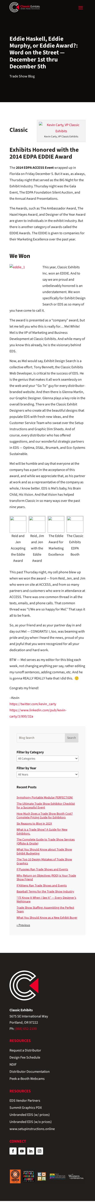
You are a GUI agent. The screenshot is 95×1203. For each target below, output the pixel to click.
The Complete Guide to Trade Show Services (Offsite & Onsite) (46, 841)
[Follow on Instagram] (39, 1151)
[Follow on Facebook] (13, 1151)
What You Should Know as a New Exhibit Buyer (47, 917)
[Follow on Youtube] (21, 1151)
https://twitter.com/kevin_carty (33, 704)
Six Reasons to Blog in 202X (34, 823)
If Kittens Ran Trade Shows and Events (42, 885)
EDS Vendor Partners (25, 1101)
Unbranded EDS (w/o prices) (31, 1122)
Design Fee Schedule (25, 1058)
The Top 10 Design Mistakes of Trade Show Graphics (44, 861)
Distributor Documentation (30, 1072)
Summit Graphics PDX (26, 1108)
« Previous (23, 925)
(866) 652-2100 (26, 1028)
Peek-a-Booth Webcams (27, 1079)
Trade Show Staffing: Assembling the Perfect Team (45, 910)
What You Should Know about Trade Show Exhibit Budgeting (44, 851)
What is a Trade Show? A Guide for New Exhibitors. (42, 831)
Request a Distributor (25, 1051)
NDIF (13, 1065)
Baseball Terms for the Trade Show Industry (45, 891)
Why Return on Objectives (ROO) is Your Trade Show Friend (46, 877)
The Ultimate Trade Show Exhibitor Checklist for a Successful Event (46, 806)
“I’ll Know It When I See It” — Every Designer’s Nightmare (46, 900)
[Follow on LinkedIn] (30, 1151)
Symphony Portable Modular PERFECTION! (45, 797)
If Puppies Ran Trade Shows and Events (42, 869)
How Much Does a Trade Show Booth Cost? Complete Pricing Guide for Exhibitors (45, 816)
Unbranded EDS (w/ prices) (30, 1115)
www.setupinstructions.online (32, 1129)
